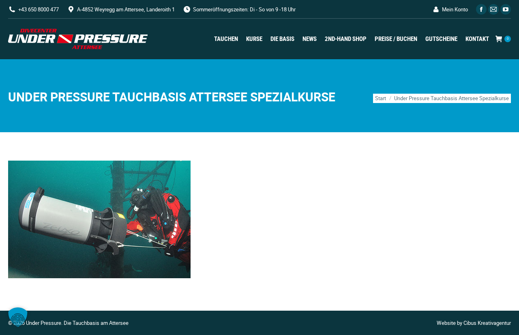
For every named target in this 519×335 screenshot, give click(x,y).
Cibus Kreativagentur (487, 322)
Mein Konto (455, 9)
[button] (18, 317)
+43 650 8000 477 (38, 9)
